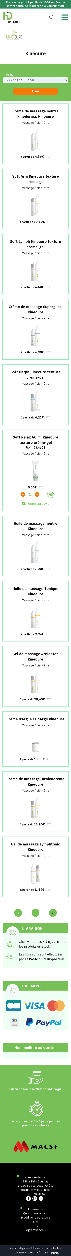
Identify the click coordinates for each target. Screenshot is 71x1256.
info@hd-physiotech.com (35, 1190)
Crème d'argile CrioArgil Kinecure (35, 719)
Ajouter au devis (37, 504)
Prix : (10, 75)
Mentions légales (19, 1248)
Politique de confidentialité (45, 1248)
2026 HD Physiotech (23, 1252)
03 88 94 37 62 (35, 1194)
